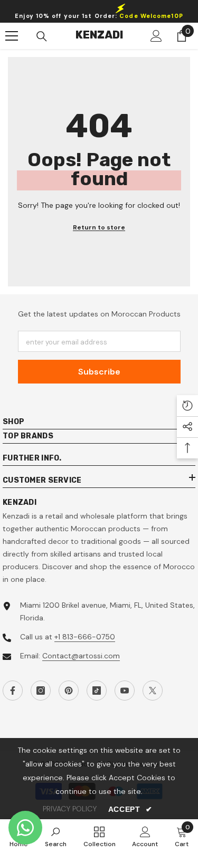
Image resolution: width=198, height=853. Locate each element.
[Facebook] (13, 691)
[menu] (11, 36)
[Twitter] (153, 691)
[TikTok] (97, 691)
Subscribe (99, 371)
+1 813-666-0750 (84, 636)
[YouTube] (125, 691)
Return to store (99, 227)
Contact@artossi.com (81, 655)
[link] (56, 836)
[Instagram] (41, 691)
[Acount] (156, 36)
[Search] (41, 36)
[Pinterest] (69, 691)
